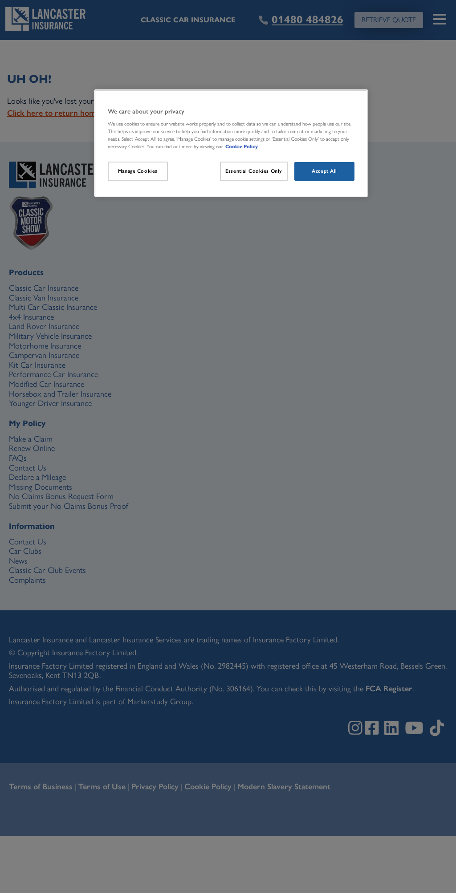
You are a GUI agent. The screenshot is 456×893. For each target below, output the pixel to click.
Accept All (324, 171)
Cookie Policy (241, 146)
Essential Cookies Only (253, 171)
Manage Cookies (138, 171)
